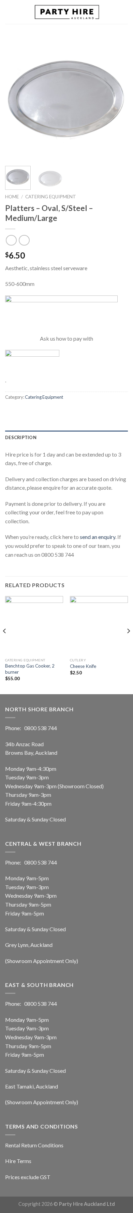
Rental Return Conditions (34, 1145)
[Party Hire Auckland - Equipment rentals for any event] (66, 12)
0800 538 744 (40, 728)
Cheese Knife (83, 666)
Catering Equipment (50, 196)
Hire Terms (18, 1161)
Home (12, 196)
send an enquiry (97, 536)
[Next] (117, 99)
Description (20, 437)
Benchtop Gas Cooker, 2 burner (30, 669)
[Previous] (16, 99)
